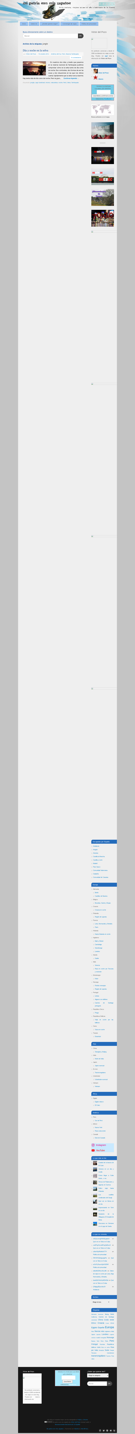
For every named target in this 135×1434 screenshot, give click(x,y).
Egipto (94, 1327)
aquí (33, 1397)
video (92, 1359)
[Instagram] (107, 4)
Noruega (110, 1337)
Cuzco (107, 1323)
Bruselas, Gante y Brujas (103, 903)
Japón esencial (99, 1065)
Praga (97, 1013)
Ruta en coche (105, 1347)
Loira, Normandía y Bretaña (103, 924)
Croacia (101, 1323)
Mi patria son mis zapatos (55, 1429)
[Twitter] (103, 4)
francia (97, 1331)
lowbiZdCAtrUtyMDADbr (100, 1280)
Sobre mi (34, 24)
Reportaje (102, 1344)
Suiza (107, 1350)
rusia (98, 1347)
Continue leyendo (71, 78)
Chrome (85, 1420)
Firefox (79, 1420)
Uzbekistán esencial (101, 1079)
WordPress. (84, 1429)
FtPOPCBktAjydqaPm (100, 1258)
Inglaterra (107, 1331)
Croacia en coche (100, 910)
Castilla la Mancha (99, 856)
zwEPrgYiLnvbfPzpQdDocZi (102, 1245)
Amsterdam (100, 1314)
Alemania (93, 1314)
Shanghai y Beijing (100, 1052)
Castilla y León (97, 860)
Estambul (98, 1036)
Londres (97, 951)
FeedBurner (107, 99)
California (94, 1317)
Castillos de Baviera (101, 896)
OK (80, 36)
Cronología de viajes (70, 24)
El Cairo (97, 1105)
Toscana (93, 1353)
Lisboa (97, 996)
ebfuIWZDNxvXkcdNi (100, 1271)
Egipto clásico (99, 1102)
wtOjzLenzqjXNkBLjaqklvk (101, 1238)
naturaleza (54, 82)
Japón (93, 1334)
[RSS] (113, 4)
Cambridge (98, 944)
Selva (68, 82)
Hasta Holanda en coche (102, 934)
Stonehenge (98, 948)
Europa (109, 1327)
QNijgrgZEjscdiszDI (99, 1286)
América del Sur (56, 54)
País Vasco (96, 867)
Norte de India (99, 1059)
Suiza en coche (100, 1029)
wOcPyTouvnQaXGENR (101, 1264)
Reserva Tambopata (72, 54)
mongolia (103, 1337)
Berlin (112, 1314)
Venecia (97, 965)
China (100, 1320)
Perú (63, 54)
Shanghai (101, 1350)
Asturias (95, 853)
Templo (112, 1350)
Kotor (96, 978)
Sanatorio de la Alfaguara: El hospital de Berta (106, 1217)
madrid (98, 1337)
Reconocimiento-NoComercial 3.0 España (67, 1424)
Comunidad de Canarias (100, 877)
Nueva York (98, 1127)
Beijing (107, 1314)
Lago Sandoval (40, 82)
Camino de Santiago (106, 1317)
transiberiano (110, 1353)
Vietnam (97, 1086)
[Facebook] (100, 4)
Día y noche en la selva (35, 50)
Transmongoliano (100, 1072)
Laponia (98, 1334)
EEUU (112, 1323)
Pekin (106, 1341)
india (102, 1331)
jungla (32, 82)
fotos (92, 1331)
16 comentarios (76, 57)
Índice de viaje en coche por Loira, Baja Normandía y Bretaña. (103, 1274)
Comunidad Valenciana (100, 870)
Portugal (94, 1344)
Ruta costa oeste (100, 1131)
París (96, 927)
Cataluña (96, 874)
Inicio (24, 24)
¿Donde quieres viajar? (50, 24)
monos (48, 82)
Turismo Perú (110, 1356)
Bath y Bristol (99, 941)
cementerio (94, 1320)
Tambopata (75, 82)
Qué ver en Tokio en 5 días (101, 1241)
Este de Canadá (100, 1138)
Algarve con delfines (101, 999)
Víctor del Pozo (31, 54)
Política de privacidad (89, 24)
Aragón (95, 849)
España (101, 1327)
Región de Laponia (101, 917)
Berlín (96, 892)
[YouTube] (110, 4)
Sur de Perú (98, 1120)
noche (60, 82)
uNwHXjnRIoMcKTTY (100, 1251)
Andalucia (96, 846)
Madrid (95, 863)
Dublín (97, 958)
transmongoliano (98, 1356)
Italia (112, 1331)
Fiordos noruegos (100, 985)
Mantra (76, 1429)
